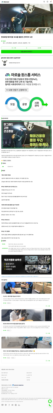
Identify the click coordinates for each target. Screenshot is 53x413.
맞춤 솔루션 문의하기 (26, 51)
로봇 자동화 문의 (4, 372)
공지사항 (28, 377)
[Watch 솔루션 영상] (26, 134)
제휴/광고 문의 (4, 375)
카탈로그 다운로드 (7, 160)
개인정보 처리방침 (4, 379)
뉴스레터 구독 (29, 375)
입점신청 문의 (29, 372)
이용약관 (28, 379)
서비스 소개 (3, 377)
